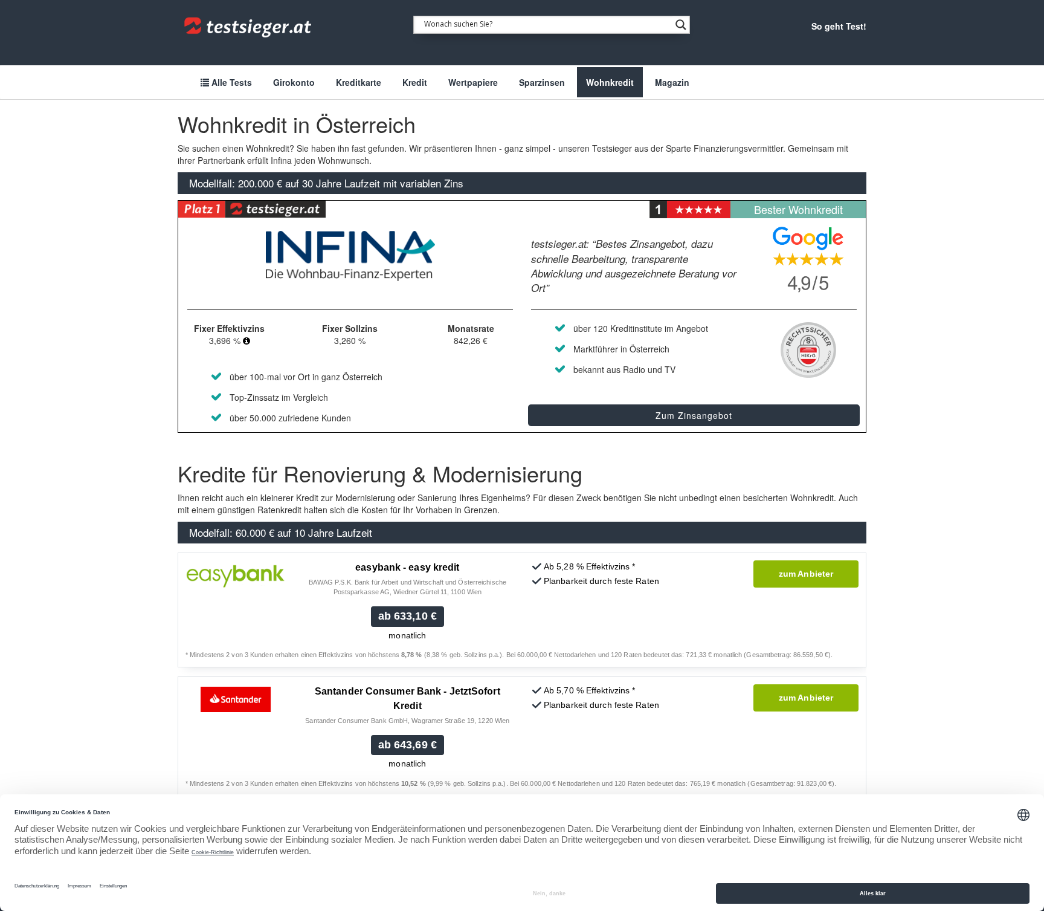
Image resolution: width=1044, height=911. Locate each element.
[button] (246, 340)
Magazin (672, 82)
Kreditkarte (358, 82)
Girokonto (294, 82)
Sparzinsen (542, 82)
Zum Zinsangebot (694, 415)
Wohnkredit (610, 82)
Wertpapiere (473, 82)
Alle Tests (230, 82)
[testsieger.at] (249, 27)
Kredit (414, 82)
